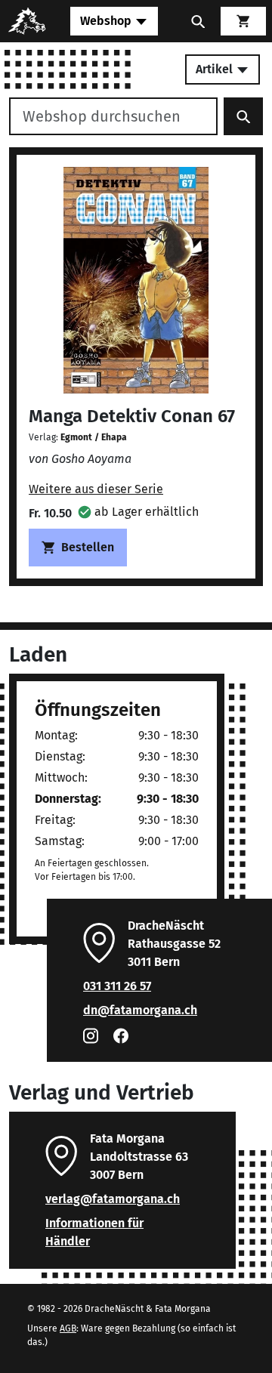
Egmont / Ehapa (93, 437)
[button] (138, 511)
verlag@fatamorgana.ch (112, 1199)
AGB (68, 1328)
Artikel (216, 69)
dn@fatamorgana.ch (140, 1010)
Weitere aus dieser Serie (96, 489)
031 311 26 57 (117, 986)
